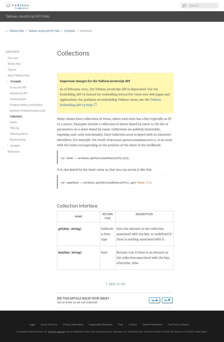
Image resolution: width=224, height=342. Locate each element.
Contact (133, 324)
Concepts (69, 30)
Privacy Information (73, 324)
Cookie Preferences (152, 324)
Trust (120, 324)
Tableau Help (16, 30)
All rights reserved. (56, 331)
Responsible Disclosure (100, 324)
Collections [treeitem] (16, 116)
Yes (153, 300)
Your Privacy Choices (178, 324)
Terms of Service (49, 324)
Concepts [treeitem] (15, 81)
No (166, 300)
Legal (32, 324)
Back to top (116, 284)
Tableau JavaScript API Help (44, 30)
